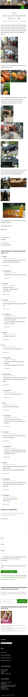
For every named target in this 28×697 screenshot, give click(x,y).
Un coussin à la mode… (6, 243)
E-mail (3, 544)
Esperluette (14, 21)
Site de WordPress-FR (6, 660)
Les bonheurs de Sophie (6, 682)
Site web (3, 550)
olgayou (5, 256)
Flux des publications (6, 655)
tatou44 (5, 332)
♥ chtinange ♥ (6, 495)
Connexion (3, 652)
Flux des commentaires (6, 657)
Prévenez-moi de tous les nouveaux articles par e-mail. (13, 566)
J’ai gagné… (5, 238)
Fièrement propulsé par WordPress (7, 695)
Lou (4, 345)
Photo (14, 13)
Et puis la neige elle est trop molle (8, 685)
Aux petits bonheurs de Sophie (8, 686)
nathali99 (5, 300)
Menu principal (26, 7)
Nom (2, 538)
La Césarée (5, 432)
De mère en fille (4, 669)
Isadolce (5, 462)
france (4, 403)
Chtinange (3, 683)
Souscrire (22, 601)
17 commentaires (22, 21)
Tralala (2, 672)
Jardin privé (3, 671)
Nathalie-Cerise (7, 374)
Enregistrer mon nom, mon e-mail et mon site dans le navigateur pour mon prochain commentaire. (13, 558)
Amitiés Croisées (5, 689)
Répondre (6, 265)
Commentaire (5, 518)
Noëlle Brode (4, 687)
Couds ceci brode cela (6, 673)
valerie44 (5, 283)
